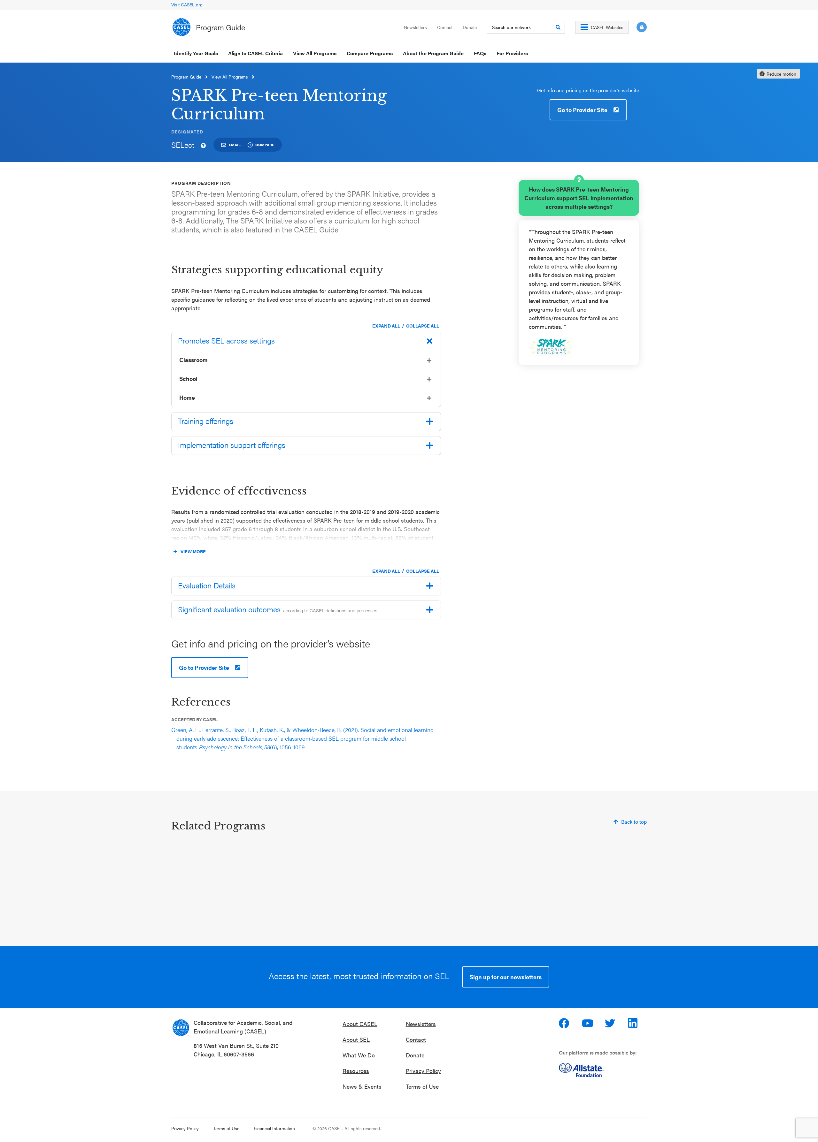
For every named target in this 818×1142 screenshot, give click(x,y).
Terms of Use (422, 1086)
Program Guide (220, 27)
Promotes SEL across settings (226, 340)
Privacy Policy (423, 1071)
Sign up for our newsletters (506, 977)
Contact (444, 27)
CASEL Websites (607, 27)
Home (187, 397)
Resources (356, 1071)
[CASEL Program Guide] (180, 1027)
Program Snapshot (365, 913)
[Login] (638, 27)
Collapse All (422, 325)
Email (235, 144)
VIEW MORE (193, 551)
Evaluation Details (206, 585)
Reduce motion (781, 74)
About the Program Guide (433, 53)
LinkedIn (633, 1023)
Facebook (564, 1023)
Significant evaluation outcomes (277, 609)
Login (642, 27)
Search (558, 27)
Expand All (386, 325)
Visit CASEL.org (187, 4)
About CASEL (360, 1024)
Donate (470, 27)
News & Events (362, 1086)
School (188, 378)
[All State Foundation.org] (603, 1070)
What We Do (359, 1055)
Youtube (587, 1023)
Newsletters (415, 27)
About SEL (356, 1039)
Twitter (610, 1023)
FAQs (480, 53)
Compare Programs (370, 53)
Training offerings (205, 420)
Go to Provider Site (582, 110)
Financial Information (274, 1128)
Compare (264, 144)
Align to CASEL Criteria (255, 53)
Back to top (634, 821)
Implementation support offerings (231, 444)
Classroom (193, 360)
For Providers (512, 53)
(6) (302, 738)
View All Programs (314, 53)
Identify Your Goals (196, 53)
